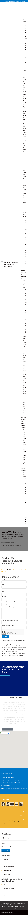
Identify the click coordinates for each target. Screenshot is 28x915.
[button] (23, 266)
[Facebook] (3, 804)
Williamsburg (26, 238)
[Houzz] (21, 804)
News (23, 468)
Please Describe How (8, 625)
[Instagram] (8, 804)
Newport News (20, 821)
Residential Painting (26, 34)
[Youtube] (12, 804)
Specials (23, 417)
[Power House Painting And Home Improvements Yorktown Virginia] (16, 804)
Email (3, 596)
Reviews (23, 8)
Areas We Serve (24, 214)
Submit (5, 636)
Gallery (23, 164)
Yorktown (25, 250)
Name (3, 579)
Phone (3, 591)
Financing (23, 157)
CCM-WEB (10, 912)
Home (23, 270)
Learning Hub (23, 161)
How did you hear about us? (10, 620)
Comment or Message (8, 607)
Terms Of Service (9, 908)
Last (2, 589)
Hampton (4, 823)
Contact (23, 208)
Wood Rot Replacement (24, 92)
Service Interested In (8, 602)
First (2, 584)
